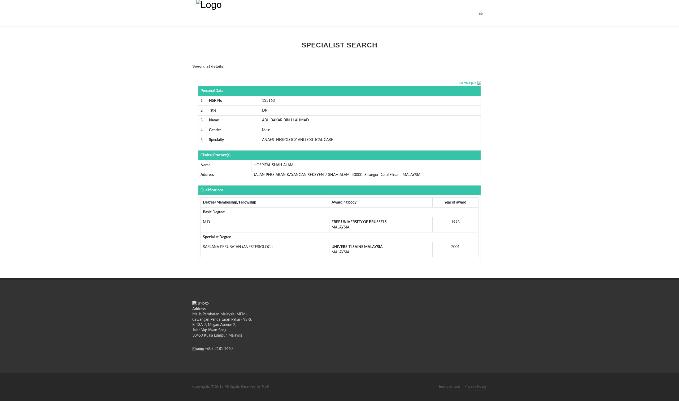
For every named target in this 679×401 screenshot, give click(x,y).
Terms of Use (449, 387)
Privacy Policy (475, 387)
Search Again (467, 83)
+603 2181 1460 (219, 349)
